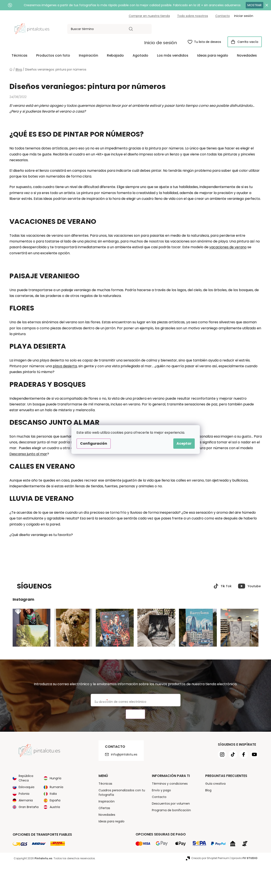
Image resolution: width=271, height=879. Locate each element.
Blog (208, 790)
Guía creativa (215, 783)
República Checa (26, 778)
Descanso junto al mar (28, 454)
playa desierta (65, 366)
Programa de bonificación (171, 810)
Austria (55, 807)
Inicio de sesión (160, 43)
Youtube (254, 586)
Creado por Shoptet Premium (210, 858)
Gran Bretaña (29, 807)
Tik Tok (226, 586)
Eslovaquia (26, 787)
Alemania (26, 800)
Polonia (24, 794)
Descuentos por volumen (171, 803)
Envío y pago (161, 790)
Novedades (107, 815)
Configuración (93, 443)
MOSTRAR (254, 5)
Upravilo (244, 858)
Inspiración (107, 801)
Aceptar (184, 443)
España (55, 800)
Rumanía (56, 787)
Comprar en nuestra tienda (149, 16)
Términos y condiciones (170, 783)
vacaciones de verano (228, 247)
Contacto (222, 16)
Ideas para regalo (111, 821)
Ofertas (104, 808)
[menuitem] (19, 55)
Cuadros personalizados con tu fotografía (122, 792)
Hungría (55, 778)
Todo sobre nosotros (192, 16)
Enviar (135, 714)
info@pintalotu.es (124, 754)
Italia (53, 794)
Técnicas (105, 783)
